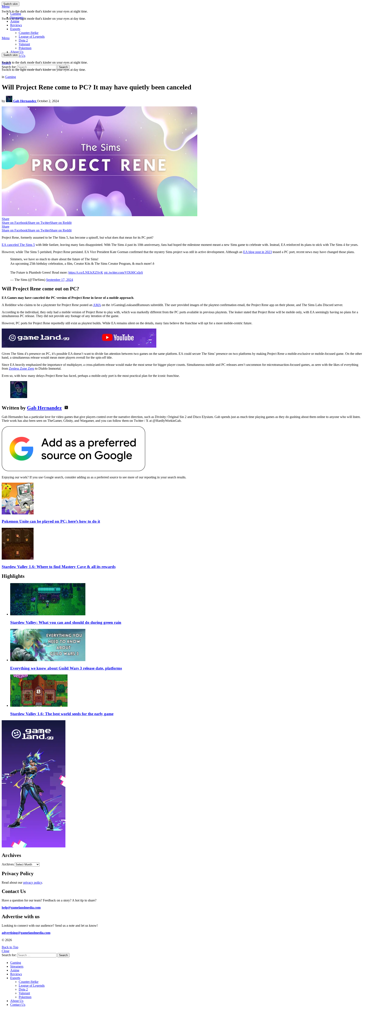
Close (5, 951)
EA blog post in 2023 (257, 252)
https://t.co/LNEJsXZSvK (85, 272)
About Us (16, 52)
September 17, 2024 (59, 279)
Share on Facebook (15, 222)
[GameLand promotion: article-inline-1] (79, 346)
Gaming (15, 13)
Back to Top (10, 947)
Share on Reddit (61, 222)
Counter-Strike (28, 33)
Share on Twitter (39, 222)
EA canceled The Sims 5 (18, 245)
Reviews (16, 25)
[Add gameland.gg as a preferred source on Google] (73, 470)
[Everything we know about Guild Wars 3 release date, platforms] (187, 645)
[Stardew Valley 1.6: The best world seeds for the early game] (187, 691)
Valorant (24, 993)
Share (5, 219)
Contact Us (17, 1004)
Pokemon (25, 997)
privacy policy (32, 882)
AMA (97, 305)
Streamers (16, 17)
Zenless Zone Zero (21, 368)
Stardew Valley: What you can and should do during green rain (65, 622)
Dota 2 (23, 40)
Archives (8, 864)
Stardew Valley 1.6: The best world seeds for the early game (61, 714)
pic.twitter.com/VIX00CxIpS (123, 272)
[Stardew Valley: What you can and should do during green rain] (187, 599)
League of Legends (32, 36)
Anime (14, 21)
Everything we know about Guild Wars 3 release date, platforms (66, 668)
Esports (15, 29)
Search (63, 67)
